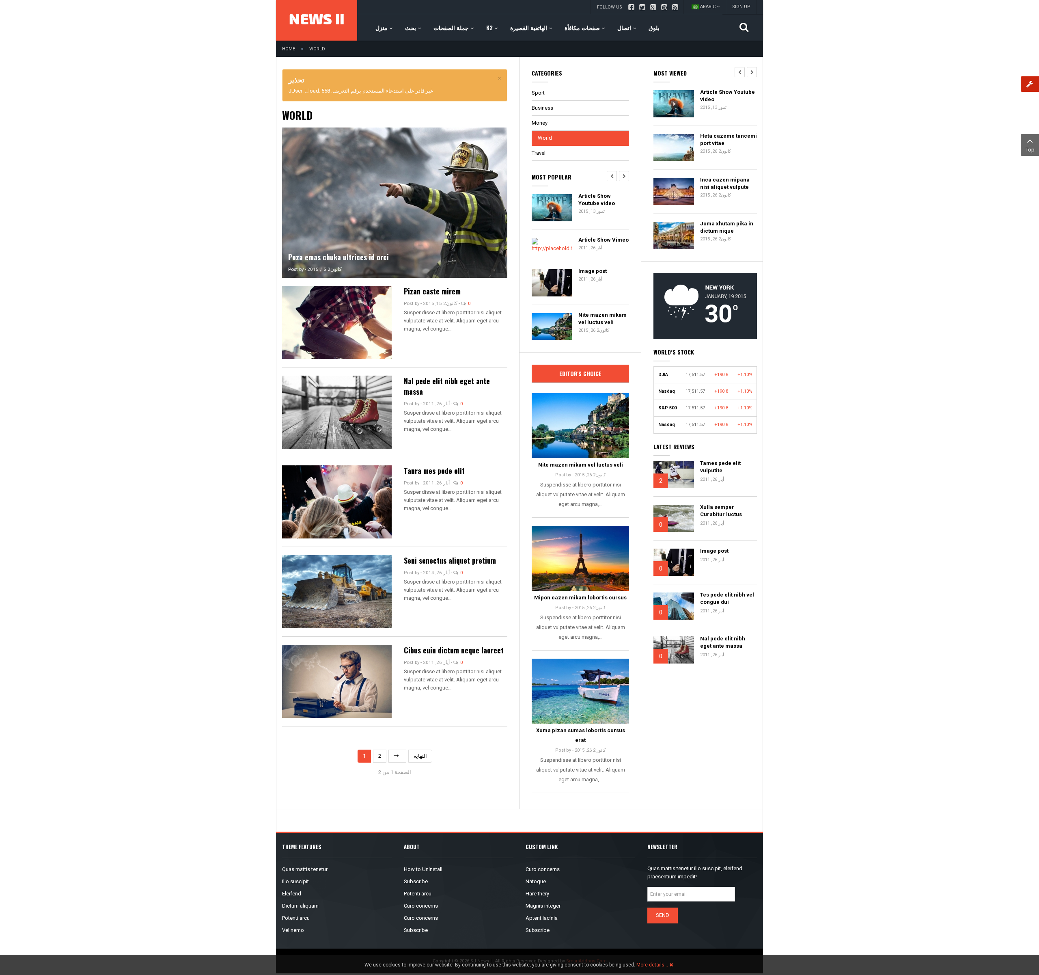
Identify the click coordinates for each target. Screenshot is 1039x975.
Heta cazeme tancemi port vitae (728, 139)
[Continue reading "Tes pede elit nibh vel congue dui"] (673, 606)
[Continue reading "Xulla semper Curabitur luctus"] (673, 518)
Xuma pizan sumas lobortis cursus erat (580, 735)
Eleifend (291, 894)
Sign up (741, 6)
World (545, 138)
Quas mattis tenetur (305, 869)
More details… (652, 965)
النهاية (420, 756)
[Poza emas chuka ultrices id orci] (394, 202)
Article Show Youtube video (596, 199)
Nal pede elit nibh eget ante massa (722, 642)
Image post (592, 271)
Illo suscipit (295, 881)
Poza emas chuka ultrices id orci (338, 257)
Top (1030, 150)
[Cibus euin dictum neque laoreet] (337, 681)
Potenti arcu (296, 918)
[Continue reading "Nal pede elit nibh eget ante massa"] (673, 650)
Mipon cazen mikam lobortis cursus (580, 598)
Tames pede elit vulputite (720, 466)
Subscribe (416, 881)
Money (540, 123)
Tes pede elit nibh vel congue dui (727, 598)
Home (288, 49)
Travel (538, 153)
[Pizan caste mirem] (337, 322)
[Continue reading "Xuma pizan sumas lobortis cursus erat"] (580, 691)
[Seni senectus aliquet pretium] (337, 591)
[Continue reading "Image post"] (673, 562)
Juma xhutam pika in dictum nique (726, 227)
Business (542, 108)
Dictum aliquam (300, 906)
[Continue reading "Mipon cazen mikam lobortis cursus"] (580, 558)
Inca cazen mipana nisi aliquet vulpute (725, 183)
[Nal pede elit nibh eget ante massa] (337, 412)
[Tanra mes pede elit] (337, 501)
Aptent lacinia (542, 918)
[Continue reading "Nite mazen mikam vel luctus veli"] (580, 425)
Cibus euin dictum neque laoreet (454, 650)
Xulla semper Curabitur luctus (721, 510)
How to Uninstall (423, 869)
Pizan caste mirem (432, 291)
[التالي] (397, 756)
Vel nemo (293, 930)
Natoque (536, 881)
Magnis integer (543, 906)
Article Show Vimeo (603, 240)
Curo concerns (421, 906)
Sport (538, 93)
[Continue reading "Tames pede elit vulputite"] (673, 474)
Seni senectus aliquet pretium (450, 560)
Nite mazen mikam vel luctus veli (602, 318)
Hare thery (537, 894)
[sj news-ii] (316, 20)
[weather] (705, 306)
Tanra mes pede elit (434, 470)
